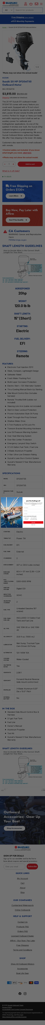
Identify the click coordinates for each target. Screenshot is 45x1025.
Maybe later (33, 524)
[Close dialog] (43, 498)
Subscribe (33, 522)
